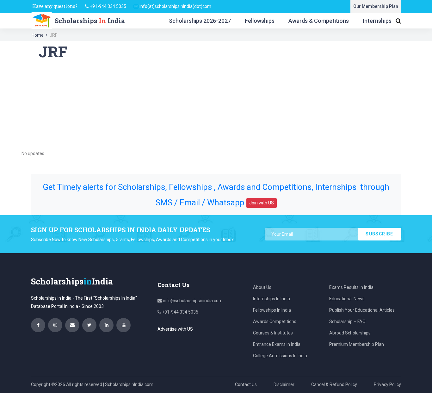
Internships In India (271, 298)
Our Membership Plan (375, 6)
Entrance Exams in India (276, 344)
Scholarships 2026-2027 (200, 20)
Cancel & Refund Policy (334, 384)
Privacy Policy (387, 384)
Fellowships (260, 20)
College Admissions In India (280, 355)
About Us (262, 287)
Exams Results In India (351, 287)
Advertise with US (175, 329)
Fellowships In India (272, 310)
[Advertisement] (216, 105)
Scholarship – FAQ (347, 321)
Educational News (347, 298)
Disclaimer (284, 384)
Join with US (261, 202)
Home (38, 35)
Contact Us (246, 384)
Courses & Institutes (273, 332)
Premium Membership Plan (356, 344)
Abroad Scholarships (350, 332)
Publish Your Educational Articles (362, 310)
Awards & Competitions (318, 20)
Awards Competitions (274, 321)
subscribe (379, 233)
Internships (377, 20)
